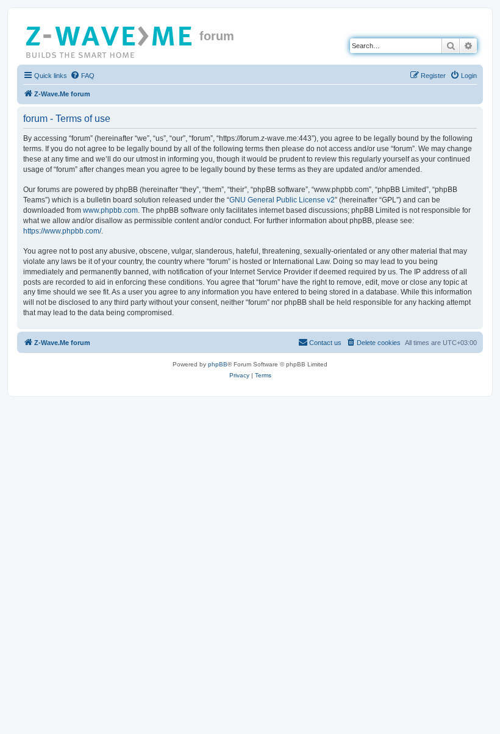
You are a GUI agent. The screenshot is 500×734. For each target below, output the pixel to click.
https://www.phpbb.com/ (62, 231)
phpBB (217, 364)
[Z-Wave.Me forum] (109, 39)
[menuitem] (82, 75)
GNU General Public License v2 (282, 200)
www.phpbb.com (110, 210)
